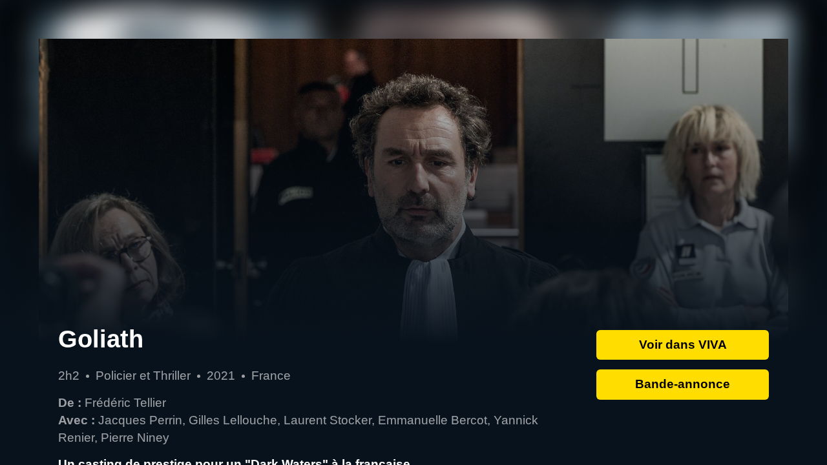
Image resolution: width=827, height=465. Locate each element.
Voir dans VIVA (683, 344)
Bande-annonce (682, 384)
